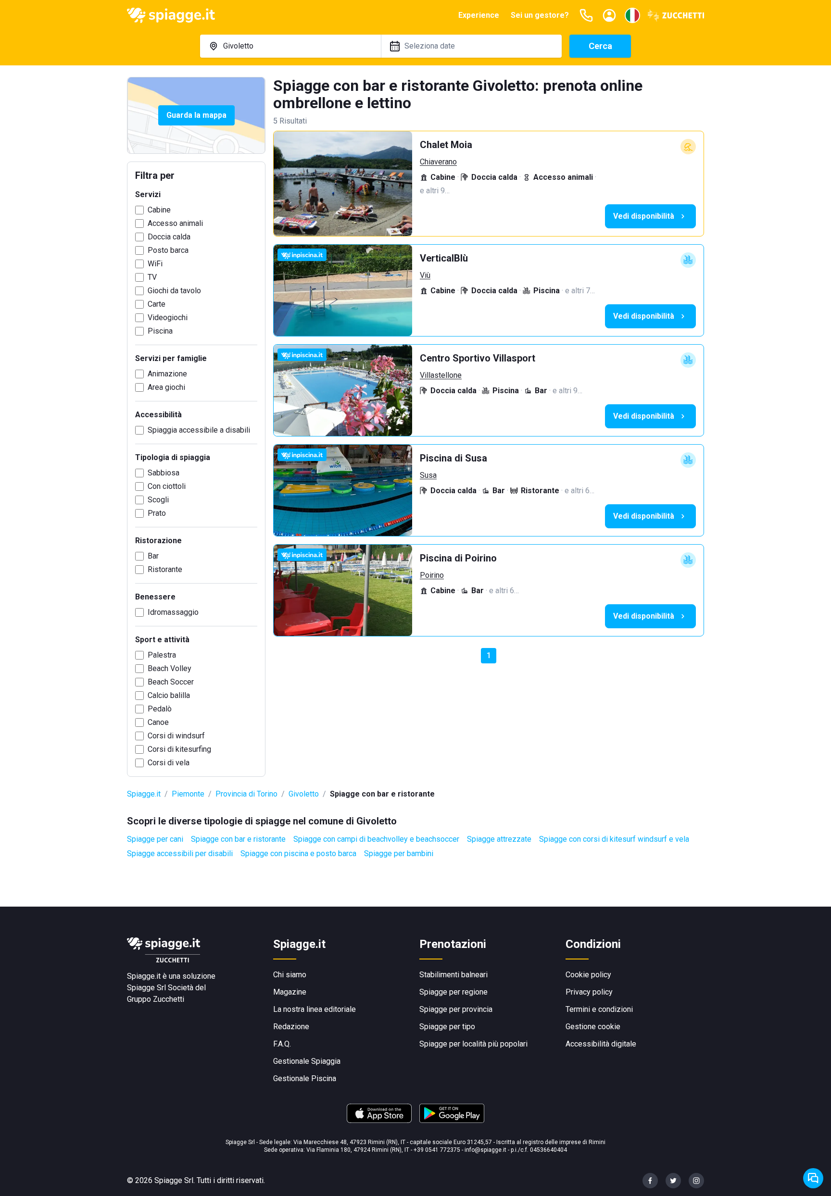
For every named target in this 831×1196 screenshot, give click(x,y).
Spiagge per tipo (447, 1026)
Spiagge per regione (453, 992)
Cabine (159, 209)
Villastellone (441, 375)
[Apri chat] (813, 1178)
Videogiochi (168, 317)
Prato (157, 513)
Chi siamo (289, 974)
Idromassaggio (173, 612)
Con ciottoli (167, 486)
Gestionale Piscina (304, 1078)
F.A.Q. (282, 1043)
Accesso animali (175, 223)
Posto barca (168, 250)
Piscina (160, 331)
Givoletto (304, 793)
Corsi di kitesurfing (179, 749)
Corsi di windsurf (176, 735)
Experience (478, 15)
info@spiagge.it (485, 1149)
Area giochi (166, 387)
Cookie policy (588, 974)
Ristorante (165, 569)
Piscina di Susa (453, 458)
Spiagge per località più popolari (473, 1043)
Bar (153, 556)
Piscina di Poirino (458, 558)
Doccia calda (169, 236)
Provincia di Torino (246, 793)
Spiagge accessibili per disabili (180, 853)
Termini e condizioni (599, 1009)
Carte (156, 304)
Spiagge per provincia (455, 1009)
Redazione (291, 1026)
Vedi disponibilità (643, 216)
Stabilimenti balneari (453, 974)
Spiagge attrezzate (499, 839)
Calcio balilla (169, 695)
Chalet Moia (446, 144)
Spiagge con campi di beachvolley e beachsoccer (376, 839)
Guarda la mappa (196, 115)
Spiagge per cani (155, 839)
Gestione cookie (593, 1026)
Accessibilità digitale (601, 1043)
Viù (425, 275)
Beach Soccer (171, 681)
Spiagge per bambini (398, 853)
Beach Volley (169, 668)
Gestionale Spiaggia (306, 1061)
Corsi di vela (168, 762)
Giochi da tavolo (174, 290)
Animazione (167, 373)
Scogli (158, 499)
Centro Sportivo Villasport (477, 358)
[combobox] (290, 46)
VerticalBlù (444, 258)
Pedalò (160, 708)
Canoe (158, 722)
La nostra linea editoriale (314, 1009)
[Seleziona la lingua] (632, 15)
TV (152, 277)
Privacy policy (589, 992)
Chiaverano (438, 161)
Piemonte (188, 793)
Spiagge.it (144, 793)
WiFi (155, 263)
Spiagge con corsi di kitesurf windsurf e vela (614, 839)
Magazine (289, 992)
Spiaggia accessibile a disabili (199, 430)
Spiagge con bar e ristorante (238, 839)
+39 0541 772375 (437, 1149)
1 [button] (489, 655)
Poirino (432, 575)
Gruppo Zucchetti (155, 999)
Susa (428, 475)
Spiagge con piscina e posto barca (298, 853)
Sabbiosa (163, 472)
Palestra (162, 655)
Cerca (600, 46)
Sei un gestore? (540, 15)
